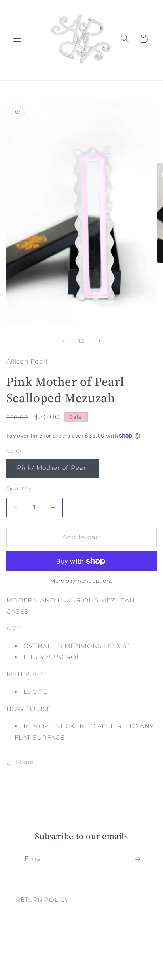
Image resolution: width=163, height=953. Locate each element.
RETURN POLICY (42, 899)
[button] (17, 38)
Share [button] (25, 762)
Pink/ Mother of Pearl (52, 467)
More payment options (81, 581)
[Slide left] (63, 341)
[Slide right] (99, 341)
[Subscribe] (138, 859)
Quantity (19, 488)
